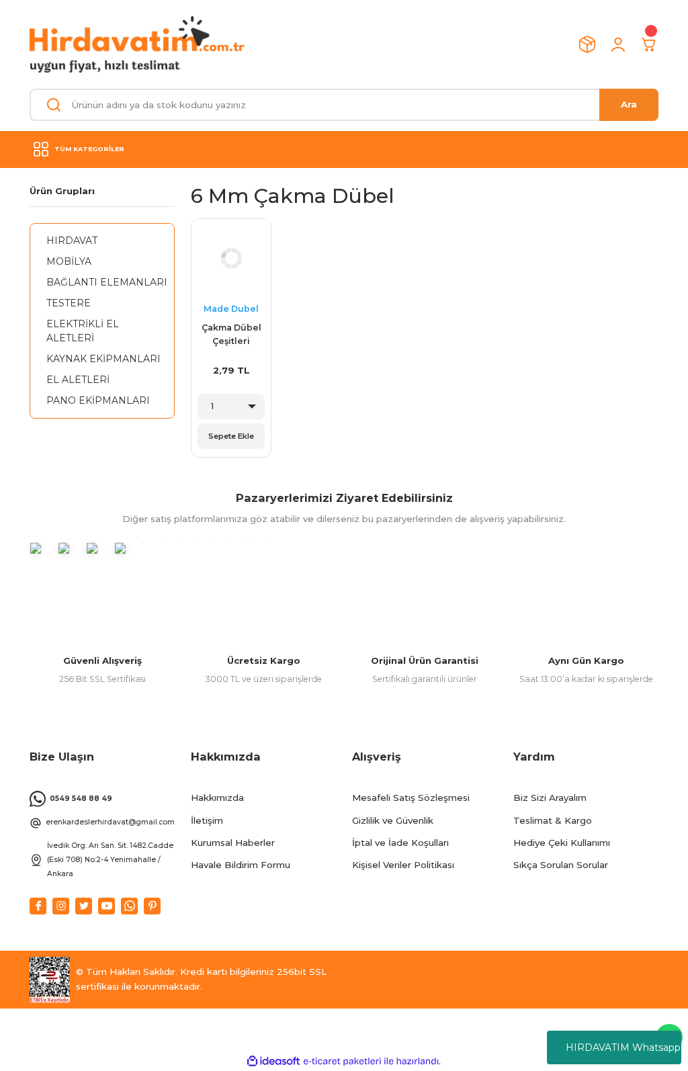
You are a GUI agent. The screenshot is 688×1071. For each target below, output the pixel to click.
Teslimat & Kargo (552, 820)
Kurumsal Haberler (233, 842)
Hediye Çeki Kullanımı (561, 842)
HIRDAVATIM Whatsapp (623, 1047)
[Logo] (137, 44)
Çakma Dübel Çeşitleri (231, 334)
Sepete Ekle (231, 436)
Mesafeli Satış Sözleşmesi (411, 797)
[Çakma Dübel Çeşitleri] (231, 258)
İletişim (207, 820)
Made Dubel (231, 309)
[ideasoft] (273, 1062)
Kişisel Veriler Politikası (403, 864)
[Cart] (649, 44)
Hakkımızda (217, 797)
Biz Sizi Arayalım (550, 797)
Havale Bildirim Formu (240, 864)
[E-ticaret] (342, 1061)
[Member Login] (618, 44)
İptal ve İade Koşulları (400, 842)
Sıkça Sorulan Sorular (560, 864)
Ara (629, 104)
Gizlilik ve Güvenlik (392, 820)
